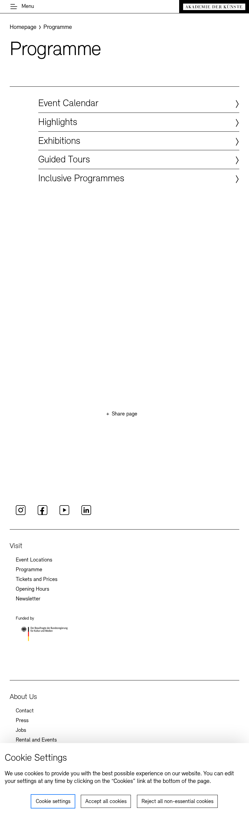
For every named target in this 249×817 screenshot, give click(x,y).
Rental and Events (36, 740)
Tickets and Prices (36, 579)
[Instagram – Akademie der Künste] (21, 514)
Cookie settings (53, 802)
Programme (29, 570)
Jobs (21, 730)
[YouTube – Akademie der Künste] (64, 514)
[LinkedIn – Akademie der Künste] (86, 514)
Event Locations (34, 560)
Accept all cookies (106, 802)
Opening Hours (32, 589)
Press (22, 721)
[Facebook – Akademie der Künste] (42, 514)
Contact (25, 711)
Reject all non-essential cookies (177, 802)
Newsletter (28, 599)
